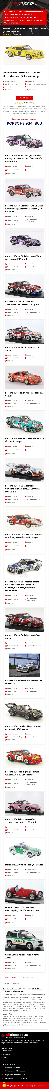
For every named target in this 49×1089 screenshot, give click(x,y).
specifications (28, 977)
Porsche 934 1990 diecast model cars (19, 17)
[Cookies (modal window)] (4, 1085)
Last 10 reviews (12, 983)
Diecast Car (11, 11)
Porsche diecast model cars (31, 11)
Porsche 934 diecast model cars (17, 14)
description (10, 977)
